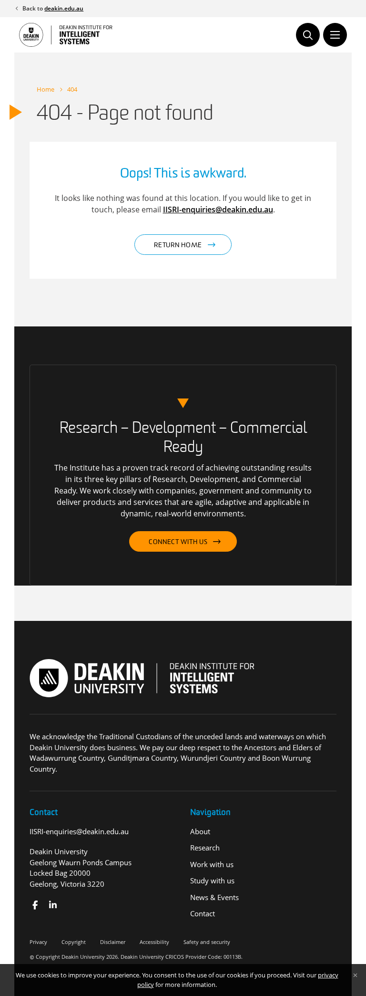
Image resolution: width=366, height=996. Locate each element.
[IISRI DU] (53, 905)
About (200, 831)
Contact (202, 913)
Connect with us (178, 542)
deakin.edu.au (63, 8)
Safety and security (206, 941)
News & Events (214, 897)
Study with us (212, 880)
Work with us (212, 864)
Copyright (73, 941)
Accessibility (154, 941)
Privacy (38, 941)
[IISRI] (35, 905)
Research (205, 847)
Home (45, 89)
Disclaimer (112, 941)
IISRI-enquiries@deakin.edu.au (218, 209)
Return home (178, 245)
